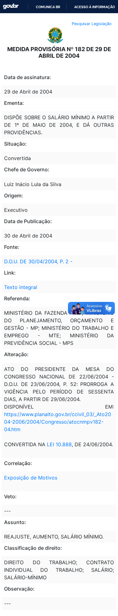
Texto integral (20, 287)
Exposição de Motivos (30, 477)
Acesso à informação (94, 7)
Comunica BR (48, 7)
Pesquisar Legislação (92, 23)
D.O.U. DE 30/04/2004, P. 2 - (38, 261)
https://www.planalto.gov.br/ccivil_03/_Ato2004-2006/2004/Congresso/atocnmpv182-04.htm (57, 421)
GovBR (11, 6)
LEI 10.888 (59, 444)
